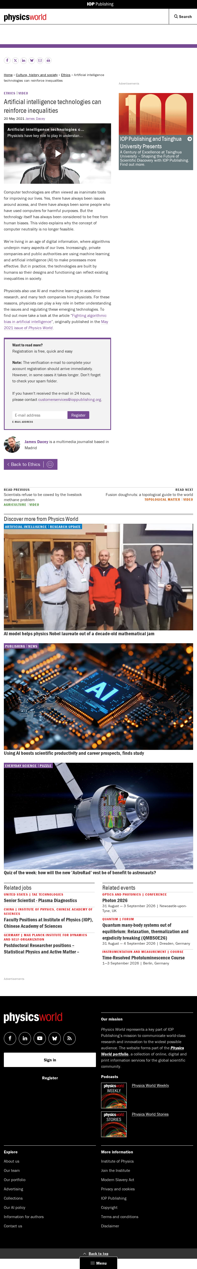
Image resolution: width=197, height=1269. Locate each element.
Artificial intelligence (26, 526)
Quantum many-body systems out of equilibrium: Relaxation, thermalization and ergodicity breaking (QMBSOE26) (145, 931)
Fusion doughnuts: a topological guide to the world (149, 492)
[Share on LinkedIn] (23, 60)
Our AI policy (14, 1207)
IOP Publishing (113, 1198)
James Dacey (35, 118)
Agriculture (15, 504)
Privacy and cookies (118, 1188)
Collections (13, 1198)
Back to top (99, 1253)
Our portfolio (14, 1179)
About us (11, 1161)
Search (187, 19)
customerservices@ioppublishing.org (69, 399)
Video (23, 93)
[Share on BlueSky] (31, 60)
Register (78, 415)
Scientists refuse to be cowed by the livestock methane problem (43, 495)
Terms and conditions (119, 1216)
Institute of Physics (117, 1161)
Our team (12, 1170)
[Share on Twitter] (15, 60)
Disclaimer (110, 1225)
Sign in (50, 1059)
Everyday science (21, 765)
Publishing (15, 646)
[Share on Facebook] (7, 60)
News (32, 646)
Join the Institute (115, 1170)
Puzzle (46, 765)
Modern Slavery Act (117, 1179)
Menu (101, 1263)
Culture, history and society (37, 74)
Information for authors (24, 1216)
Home (8, 74)
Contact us (13, 1225)
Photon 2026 (114, 900)
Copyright (109, 1207)
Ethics (66, 74)
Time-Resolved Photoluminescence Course (143, 957)
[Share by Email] (40, 60)
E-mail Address (22, 422)
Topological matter (162, 499)
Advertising (13, 1188)
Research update (65, 526)
